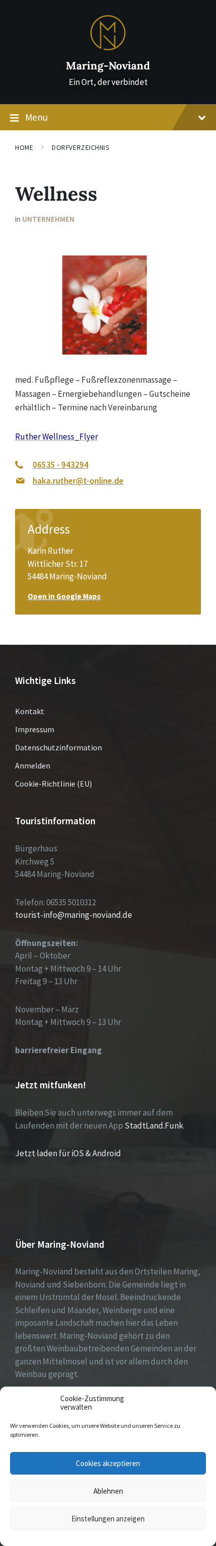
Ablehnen (108, 1491)
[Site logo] (108, 47)
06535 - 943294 (60, 464)
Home (24, 147)
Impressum (34, 729)
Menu (36, 117)
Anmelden (32, 765)
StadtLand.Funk (154, 1125)
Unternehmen (48, 219)
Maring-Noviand (108, 65)
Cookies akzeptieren (108, 1463)
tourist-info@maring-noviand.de (73, 914)
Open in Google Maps (64, 596)
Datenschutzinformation (58, 747)
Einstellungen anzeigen (108, 1518)
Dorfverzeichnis (81, 147)
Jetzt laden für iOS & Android (68, 1153)
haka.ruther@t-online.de (78, 480)
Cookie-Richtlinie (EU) (53, 784)
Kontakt (29, 711)
